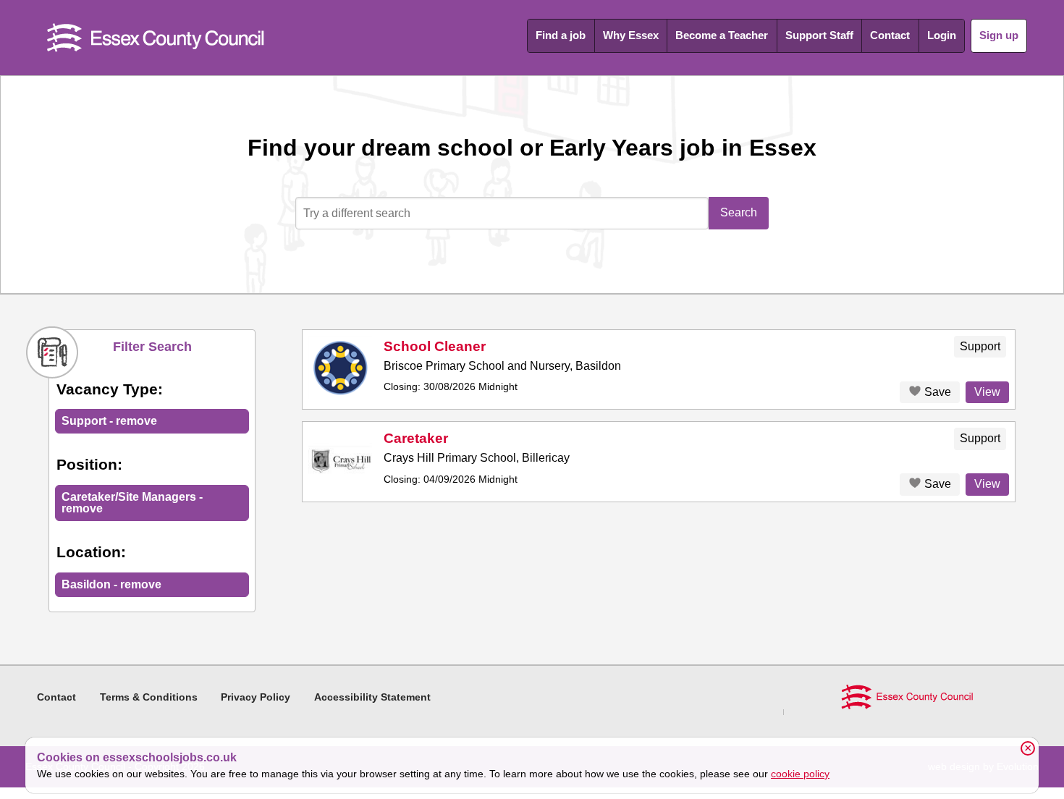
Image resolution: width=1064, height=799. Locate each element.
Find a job (561, 35)
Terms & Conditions (149, 697)
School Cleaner (435, 346)
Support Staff (819, 35)
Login (941, 35)
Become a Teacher (721, 35)
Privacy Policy (255, 697)
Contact (890, 35)
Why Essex (631, 35)
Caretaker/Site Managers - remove (132, 503)
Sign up (998, 35)
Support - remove (109, 421)
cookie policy (800, 773)
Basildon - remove (111, 584)
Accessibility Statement (372, 697)
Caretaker (416, 438)
